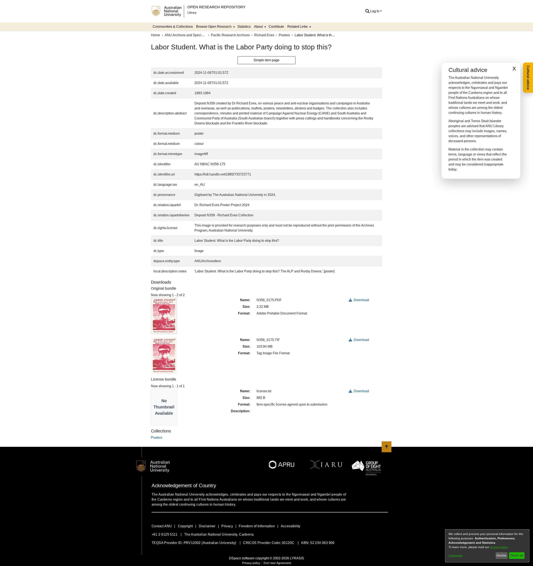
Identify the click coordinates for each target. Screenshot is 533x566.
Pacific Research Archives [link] (230, 35)
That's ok (516, 555)
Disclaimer (207, 526)
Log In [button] (375, 11)
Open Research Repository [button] (216, 7)
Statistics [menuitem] (244, 26)
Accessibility (290, 526)
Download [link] (361, 300)
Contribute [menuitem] (276, 26)
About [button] (258, 26)
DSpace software (241, 558)
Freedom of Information (257, 526)
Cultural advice (528, 77)
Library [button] (192, 12)
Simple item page (266, 60)
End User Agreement (277, 563)
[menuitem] (215, 27)
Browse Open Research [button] (214, 26)
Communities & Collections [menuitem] (173, 26)
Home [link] (155, 35)
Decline (501, 555)
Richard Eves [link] (264, 35)
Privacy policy (251, 563)
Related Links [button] (297, 26)
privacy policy (499, 547)
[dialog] (487, 546)
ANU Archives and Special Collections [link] (185, 35)
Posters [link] (284, 35)
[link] (156, 437)
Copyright (185, 526)
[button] (367, 11)
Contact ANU (162, 526)
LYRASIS (297, 558)
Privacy (227, 526)
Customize (455, 555)
